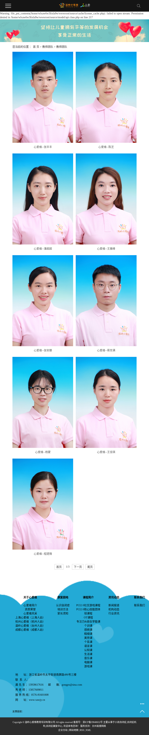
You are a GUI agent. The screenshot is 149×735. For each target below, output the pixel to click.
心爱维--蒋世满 (106, 350)
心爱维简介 (30, 605)
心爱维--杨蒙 (43, 452)
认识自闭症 (63, 605)
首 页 (36, 46)
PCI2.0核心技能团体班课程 (88, 611)
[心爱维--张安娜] (42, 300)
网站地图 (73, 730)
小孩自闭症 (120, 722)
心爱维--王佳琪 (106, 452)
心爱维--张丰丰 (43, 146)
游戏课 (88, 666)
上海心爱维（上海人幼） (30, 617)
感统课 (88, 629)
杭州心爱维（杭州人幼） (30, 621)
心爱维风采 (30, 613)
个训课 (88, 625)
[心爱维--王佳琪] (106, 402)
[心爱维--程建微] (42, 504)
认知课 (88, 650)
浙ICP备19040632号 (93, 722)
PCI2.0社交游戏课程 (88, 605)
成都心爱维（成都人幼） (30, 629)
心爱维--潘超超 (43, 248)
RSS (82, 730)
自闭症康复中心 (54, 726)
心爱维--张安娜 (43, 350)
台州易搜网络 (99, 726)
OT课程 (88, 617)
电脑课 (88, 662)
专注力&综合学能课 (88, 621)
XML (88, 730)
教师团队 (47, 46)
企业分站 (63, 730)
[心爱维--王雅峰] (106, 198)
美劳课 (88, 637)
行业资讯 (113, 613)
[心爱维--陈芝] (106, 97)
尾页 (90, 566)
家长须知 (62, 613)
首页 (59, 566)
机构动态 (113, 609)
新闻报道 (113, 605)
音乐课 (88, 658)
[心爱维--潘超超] (42, 198)
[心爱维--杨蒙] (42, 402)
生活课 (88, 654)
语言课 (88, 646)
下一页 (78, 566)
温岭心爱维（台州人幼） (30, 625)
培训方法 (62, 609)
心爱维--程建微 (43, 553)
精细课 (88, 633)
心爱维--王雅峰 (106, 248)
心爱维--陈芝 (106, 146)
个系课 (88, 641)
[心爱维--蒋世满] (106, 300)
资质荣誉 (30, 609)
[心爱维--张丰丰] (42, 97)
